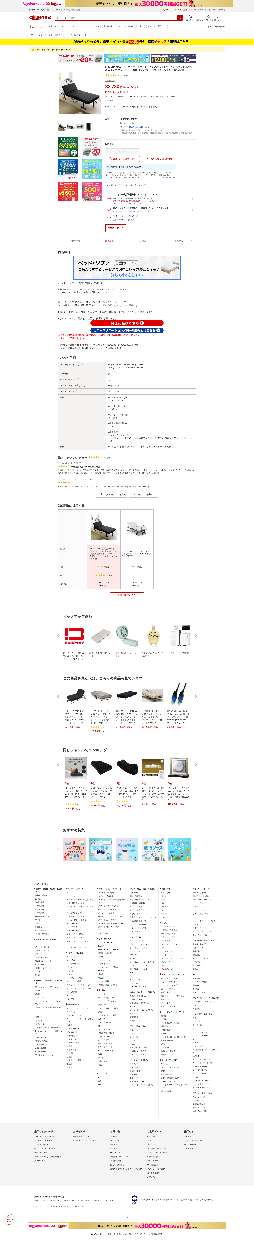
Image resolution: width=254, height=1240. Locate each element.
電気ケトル (39, 1021)
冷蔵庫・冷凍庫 (41, 895)
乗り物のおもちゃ (168, 934)
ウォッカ (164, 910)
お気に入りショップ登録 (157, 1153)
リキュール (165, 907)
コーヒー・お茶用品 (138, 924)
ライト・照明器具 (42, 934)
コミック (101, 994)
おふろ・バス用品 (168, 989)
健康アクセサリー (137, 1082)
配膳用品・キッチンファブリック (143, 917)
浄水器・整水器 (41, 1044)
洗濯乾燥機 (39, 902)
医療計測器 (134, 1017)
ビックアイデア (68, 26)
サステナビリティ (140, 1234)
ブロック (164, 965)
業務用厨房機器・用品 (138, 921)
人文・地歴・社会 (105, 1029)
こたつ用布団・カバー (201, 1081)
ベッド (64, 35)
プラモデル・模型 (168, 937)
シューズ (196, 907)
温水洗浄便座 (72, 1050)
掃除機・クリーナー (43, 916)
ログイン (209, 27)
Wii (131, 976)
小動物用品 (165, 1030)
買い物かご (114, 1136)
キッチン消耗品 (136, 907)
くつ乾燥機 (39, 913)
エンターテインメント (107, 1001)
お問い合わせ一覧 (124, 1234)
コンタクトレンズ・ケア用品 (141, 1010)
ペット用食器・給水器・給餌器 (173, 1037)
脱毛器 (69, 1025)
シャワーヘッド (73, 1039)
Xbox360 (133, 958)
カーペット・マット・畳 (202, 1063)
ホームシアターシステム (76, 920)
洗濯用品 (196, 955)
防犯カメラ (165, 1071)
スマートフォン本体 (106, 893)
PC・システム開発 (105, 1051)
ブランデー (165, 914)
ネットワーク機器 (74, 981)
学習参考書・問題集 (106, 1033)
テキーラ (164, 917)
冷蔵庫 (131, 26)
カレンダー (102, 1019)
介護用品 (133, 1014)
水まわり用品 (135, 931)
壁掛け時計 (197, 985)
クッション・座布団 (201, 1036)
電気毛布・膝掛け (42, 957)
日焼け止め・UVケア (138, 1051)
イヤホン (95, 26)
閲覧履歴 (113, 1144)
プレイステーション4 (138, 948)
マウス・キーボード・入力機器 (79, 988)
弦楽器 (101, 974)
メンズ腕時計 (198, 978)
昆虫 (163, 1044)
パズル (164, 948)
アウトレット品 (199, 1097)
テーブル (196, 1039)
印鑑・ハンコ (198, 948)
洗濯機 (140, 26)
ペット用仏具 (166, 1048)
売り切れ (122, 151)
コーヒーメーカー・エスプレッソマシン (48, 1002)
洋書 (100, 1054)
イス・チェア (198, 1046)
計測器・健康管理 (137, 1071)
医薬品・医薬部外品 (138, 996)
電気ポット (39, 1017)
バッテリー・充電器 (106, 913)
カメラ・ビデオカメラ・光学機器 (80, 900)
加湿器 (38, 972)
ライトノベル (103, 1058)
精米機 (38, 994)
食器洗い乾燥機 (41, 1041)
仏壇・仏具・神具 (200, 1111)
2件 (109, 457)
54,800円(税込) (137, 567)
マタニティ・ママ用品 (170, 985)
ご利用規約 (188, 1148)
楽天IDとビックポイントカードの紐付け (126, 1169)
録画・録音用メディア (76, 903)
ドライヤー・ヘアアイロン (77, 1008)
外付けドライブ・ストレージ (78, 985)
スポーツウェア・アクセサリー (205, 931)
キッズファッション (169, 978)
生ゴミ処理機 (40, 1051)
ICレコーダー (72, 923)
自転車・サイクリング (201, 893)
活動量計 (70, 1053)
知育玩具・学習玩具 (169, 930)
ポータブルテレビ (74, 927)
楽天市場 (221, 10)
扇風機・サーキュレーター (45, 968)
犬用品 (164, 1019)
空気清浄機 (108, 26)
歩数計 (69, 1057)
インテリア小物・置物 (201, 1088)
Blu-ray (101, 1078)
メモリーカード (73, 931)
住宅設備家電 (40, 931)
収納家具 (196, 1056)
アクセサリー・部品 (75, 934)
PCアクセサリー (73, 964)
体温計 (69, 1067)
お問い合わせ (152, 1177)
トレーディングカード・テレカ (173, 958)
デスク (195, 1043)
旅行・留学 (102, 1005)
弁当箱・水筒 (135, 914)
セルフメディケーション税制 (45, 1206)
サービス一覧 (110, 1234)
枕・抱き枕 (197, 1025)
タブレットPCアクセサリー (109, 906)
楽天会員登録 (220, 27)
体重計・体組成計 (74, 1060)
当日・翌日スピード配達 (44, 1136)
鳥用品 (164, 1033)
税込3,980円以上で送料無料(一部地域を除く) (65, 10)
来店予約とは (166, 177)
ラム (163, 903)
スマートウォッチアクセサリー (110, 923)
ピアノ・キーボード (106, 942)
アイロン (38, 920)
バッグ (195, 1005)
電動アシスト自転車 (201, 896)
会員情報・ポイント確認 (120, 1157)
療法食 (164, 1055)
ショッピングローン (42, 1144)
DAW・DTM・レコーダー (108, 950)
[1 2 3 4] (113, 106)
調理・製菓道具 (136, 896)
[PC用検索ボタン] (180, 18)
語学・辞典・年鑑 (105, 1044)
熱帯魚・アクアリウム (170, 1026)
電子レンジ (161, 26)
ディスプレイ (72, 967)
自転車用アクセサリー (201, 900)
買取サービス (39, 1161)
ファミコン (134, 983)
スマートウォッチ (200, 992)
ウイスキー (165, 893)
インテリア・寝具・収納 (47, 35)
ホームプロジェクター (76, 913)
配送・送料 (151, 1136)
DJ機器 (101, 971)
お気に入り (114, 1140)
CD (99, 1081)
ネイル (132, 1044)
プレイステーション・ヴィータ (142, 962)
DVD (100, 1085)
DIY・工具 (165, 1064)
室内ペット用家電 (168, 1051)
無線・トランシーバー (76, 938)
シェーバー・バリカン (76, 1015)
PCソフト (71, 999)
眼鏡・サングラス (200, 935)
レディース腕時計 (200, 982)
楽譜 (100, 1012)
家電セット (53, 26)
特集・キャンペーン (81, 1136)
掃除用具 (196, 951)
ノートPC (71, 960)
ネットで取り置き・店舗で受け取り (48, 1157)
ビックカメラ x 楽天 (37, 10)
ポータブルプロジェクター (77, 947)
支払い (150, 1140)
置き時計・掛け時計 (201, 1067)
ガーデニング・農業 (169, 1082)
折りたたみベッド (79, 35)
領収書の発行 (152, 1157)
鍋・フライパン (136, 893)
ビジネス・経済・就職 (107, 1015)
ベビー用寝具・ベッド (170, 992)
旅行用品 (196, 1009)
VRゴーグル (103, 933)
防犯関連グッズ (199, 1100)
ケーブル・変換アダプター (109, 909)
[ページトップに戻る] (249, 878)
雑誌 (100, 1026)
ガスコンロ (39, 1014)
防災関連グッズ (167, 1074)
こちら (61, 348)
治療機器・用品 (136, 999)
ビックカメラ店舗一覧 (198, 10)
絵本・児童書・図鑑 (106, 998)
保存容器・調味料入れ (138, 903)
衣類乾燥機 (39, 906)
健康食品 (133, 1074)
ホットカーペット (42, 950)
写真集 (101, 1065)
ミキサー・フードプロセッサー (47, 1028)
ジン (163, 900)
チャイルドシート (168, 1003)
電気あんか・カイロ (43, 961)
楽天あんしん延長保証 (43, 1140)
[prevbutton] (58, 636)
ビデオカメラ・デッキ (76, 916)
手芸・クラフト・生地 (201, 958)
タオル (195, 969)
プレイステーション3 (138, 965)
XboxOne (133, 955)
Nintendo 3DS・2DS (138, 951)
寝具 (194, 1018)
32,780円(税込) (104, 567)
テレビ (150, 26)
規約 (174, 177)
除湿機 (38, 975)
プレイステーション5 (138, 944)
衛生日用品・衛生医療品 (139, 1003)
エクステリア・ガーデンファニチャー (174, 1086)
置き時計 (196, 989)
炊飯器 (38, 991)
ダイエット (134, 1067)
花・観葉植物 (166, 1091)
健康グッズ (134, 1078)
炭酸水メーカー (41, 1037)
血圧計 (69, 1064)
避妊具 (132, 1006)
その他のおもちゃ (168, 969)
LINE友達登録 (152, 1165)
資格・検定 (102, 1061)
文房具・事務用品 (200, 944)
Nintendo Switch (136, 941)
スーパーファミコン (138, 987)
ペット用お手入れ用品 (170, 1023)
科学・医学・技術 (105, 1047)
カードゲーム (166, 951)
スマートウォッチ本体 (107, 920)
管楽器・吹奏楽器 (105, 953)
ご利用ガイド (166, 10)
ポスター (101, 1068)
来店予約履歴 (115, 1161)
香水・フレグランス (138, 1055)
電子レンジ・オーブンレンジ (46, 987)
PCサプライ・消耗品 (75, 978)
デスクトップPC (73, 957)
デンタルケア (72, 1032)
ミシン (38, 923)
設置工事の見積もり (42, 1153)
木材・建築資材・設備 (170, 1078)
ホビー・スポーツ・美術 (108, 1008)
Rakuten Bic (40, 17)
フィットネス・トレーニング (204, 921)
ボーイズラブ (103, 1040)
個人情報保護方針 (191, 1144)
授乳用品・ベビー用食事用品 (172, 996)
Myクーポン (115, 1153)
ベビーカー (165, 999)
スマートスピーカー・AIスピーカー (80, 942)
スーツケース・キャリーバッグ (205, 1002)
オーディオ (71, 896)
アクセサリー (103, 964)
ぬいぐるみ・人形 (168, 927)
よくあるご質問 (180, 10)
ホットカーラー (73, 1029)
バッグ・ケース (199, 910)
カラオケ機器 (103, 981)
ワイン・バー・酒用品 (138, 928)
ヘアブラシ (71, 1012)
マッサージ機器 (73, 1043)
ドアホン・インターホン (171, 1067)
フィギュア (165, 941)
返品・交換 (151, 1144)
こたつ (38, 954)
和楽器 (101, 978)
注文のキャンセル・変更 (157, 1148)
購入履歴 (113, 1148)
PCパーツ (71, 995)
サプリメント (135, 1064)
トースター (39, 998)
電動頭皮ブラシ (73, 1036)
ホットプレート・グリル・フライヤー (48, 1008)
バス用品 (196, 962)
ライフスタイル (104, 1022)
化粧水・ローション (138, 1033)
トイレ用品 (197, 965)
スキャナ (70, 974)
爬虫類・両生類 (167, 1040)
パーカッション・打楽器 (108, 967)
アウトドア (197, 928)
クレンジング (135, 1037)
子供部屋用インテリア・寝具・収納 (206, 1051)
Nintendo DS (135, 980)
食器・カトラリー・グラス (140, 900)
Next (199, 58)
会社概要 (212, 10)
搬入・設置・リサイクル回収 (45, 1148)
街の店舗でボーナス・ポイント (85, 1140)
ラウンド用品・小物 (201, 914)
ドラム (101, 957)
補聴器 (69, 1046)
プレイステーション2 (138, 969)
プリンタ (70, 971)
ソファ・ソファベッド (201, 1032)
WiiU (132, 972)
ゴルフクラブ (198, 903)
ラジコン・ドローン (169, 944)
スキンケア (134, 1030)
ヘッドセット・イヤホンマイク (110, 916)
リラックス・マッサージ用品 (141, 1085)
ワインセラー (40, 1024)
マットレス (197, 1021)
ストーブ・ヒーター (43, 947)
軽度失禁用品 (135, 1021)
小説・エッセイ (104, 1036)
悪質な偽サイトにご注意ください (72, 1206)
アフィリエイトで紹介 (156, 1169)
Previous (55, 58)
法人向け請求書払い (118, 1165)
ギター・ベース (104, 960)
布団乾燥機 (39, 909)
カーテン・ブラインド (201, 1059)
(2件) (126, 75)
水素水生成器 (40, 1048)
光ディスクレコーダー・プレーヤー (80, 908)
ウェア (195, 917)
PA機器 (101, 946)
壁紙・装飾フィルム (201, 1070)
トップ (30, 35)
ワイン (164, 896)
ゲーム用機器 (72, 992)
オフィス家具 (198, 1084)
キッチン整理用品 (137, 910)
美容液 (132, 1040)
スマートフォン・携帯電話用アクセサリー (111, 901)
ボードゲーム (166, 955)
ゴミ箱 (195, 1077)
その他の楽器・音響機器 (108, 985)
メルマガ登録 (152, 1161)
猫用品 (164, 1016)
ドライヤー (83, 26)
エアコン (120, 26)
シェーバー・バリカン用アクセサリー (80, 1020)
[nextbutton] (196, 636)
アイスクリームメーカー (45, 1055)
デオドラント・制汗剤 (138, 1048)
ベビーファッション (169, 982)
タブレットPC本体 (105, 896)
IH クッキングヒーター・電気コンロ (48, 1032)
